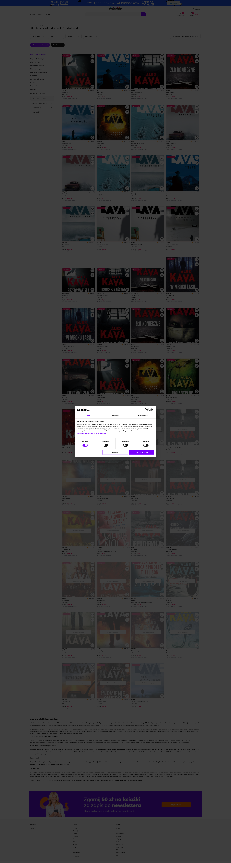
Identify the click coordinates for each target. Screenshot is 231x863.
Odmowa (115, 452)
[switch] (105, 445)
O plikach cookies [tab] (142, 415)
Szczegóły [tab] (115, 415)
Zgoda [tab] (88, 415)
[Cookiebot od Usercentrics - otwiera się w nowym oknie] (146, 409)
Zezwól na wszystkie (141, 452)
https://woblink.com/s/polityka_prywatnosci (91, 433)
